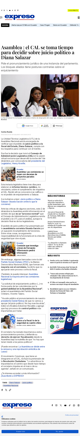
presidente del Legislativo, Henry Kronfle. (23, 162)
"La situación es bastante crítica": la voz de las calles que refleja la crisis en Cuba (57, 245)
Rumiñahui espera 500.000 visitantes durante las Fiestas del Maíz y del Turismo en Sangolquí (63, 291)
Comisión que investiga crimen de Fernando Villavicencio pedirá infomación (27, 249)
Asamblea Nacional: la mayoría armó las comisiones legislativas (20, 276)
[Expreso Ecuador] (17, 408)
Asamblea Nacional (10, 386)
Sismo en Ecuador (60, 25)
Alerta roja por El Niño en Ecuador (24, 25)
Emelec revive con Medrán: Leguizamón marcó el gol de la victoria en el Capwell (64, 261)
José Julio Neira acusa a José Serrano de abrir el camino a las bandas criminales (63, 268)
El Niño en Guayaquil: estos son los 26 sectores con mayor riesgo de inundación (64, 283)
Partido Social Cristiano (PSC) (15, 262)
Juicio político (27, 383)
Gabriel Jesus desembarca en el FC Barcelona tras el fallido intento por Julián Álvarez (57, 235)
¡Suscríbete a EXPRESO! (12, 376)
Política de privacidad (71, 415)
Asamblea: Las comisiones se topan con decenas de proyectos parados (30, 174)
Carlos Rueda (6, 132)
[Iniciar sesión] (79, 17)
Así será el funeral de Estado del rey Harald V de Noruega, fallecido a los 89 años (56, 215)
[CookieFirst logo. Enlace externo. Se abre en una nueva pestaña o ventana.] (2, 417)
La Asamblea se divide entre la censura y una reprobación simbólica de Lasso (23, 349)
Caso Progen (45, 25)
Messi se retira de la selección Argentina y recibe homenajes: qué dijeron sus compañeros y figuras (57, 204)
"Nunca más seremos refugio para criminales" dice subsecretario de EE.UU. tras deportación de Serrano (64, 275)
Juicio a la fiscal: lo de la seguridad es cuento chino (29, 321)
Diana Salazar (14, 383)
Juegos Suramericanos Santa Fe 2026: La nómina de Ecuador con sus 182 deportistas (57, 224)
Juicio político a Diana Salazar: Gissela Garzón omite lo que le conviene (20, 201)
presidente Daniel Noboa (12, 301)
